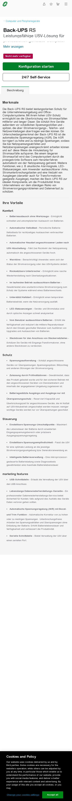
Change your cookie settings (23, 794)
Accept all (52, 794)
